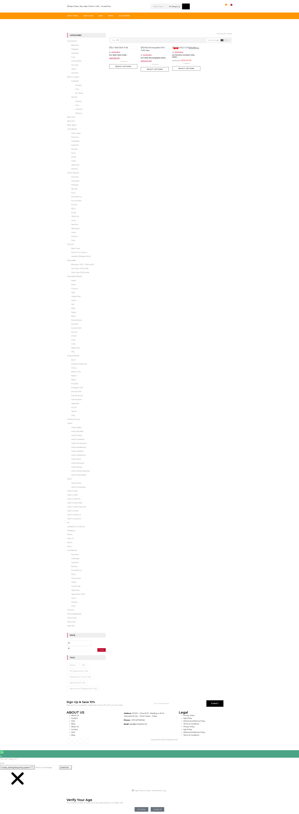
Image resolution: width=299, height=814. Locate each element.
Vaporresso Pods (78, 594)
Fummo (74, 288)
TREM (73, 582)
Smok (73, 157)
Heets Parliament (78, 455)
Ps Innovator (76, 201)
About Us (75, 715)
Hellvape (74, 185)
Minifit (69, 534)
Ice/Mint (78, 109)
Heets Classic (76, 435)
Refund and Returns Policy (194, 721)
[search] (186, 6)
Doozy (74, 368)
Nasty (73, 312)
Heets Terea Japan (78, 475)
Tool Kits (74, 73)
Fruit (77, 89)
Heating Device (73, 419)
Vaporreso (75, 165)
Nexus (69, 542)
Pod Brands (72, 550)
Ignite (73, 300)
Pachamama (76, 320)
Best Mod (71, 117)
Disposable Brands (74, 276)
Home (69, 24)
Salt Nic (74, 97)
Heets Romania (77, 463)
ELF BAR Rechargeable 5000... (153, 58)
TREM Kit (75, 216)
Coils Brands (72, 129)
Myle (73, 308)
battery (73, 665)
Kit (68, 523)
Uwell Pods (75, 586)
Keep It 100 (76, 372)
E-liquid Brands (73, 356)
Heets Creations (77, 439)
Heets (69, 423)
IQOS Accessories (78, 487)
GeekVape (75, 141)
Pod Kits (70, 610)
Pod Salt (74, 324)
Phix (83, 665)
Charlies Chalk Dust (79, 364)
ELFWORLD (116, 52)
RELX (73, 209)
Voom (73, 232)
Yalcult (74, 411)
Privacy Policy (189, 715)
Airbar (73, 280)
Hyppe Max (76, 296)
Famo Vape (76, 133)
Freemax (74, 137)
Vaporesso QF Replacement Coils (83, 689)
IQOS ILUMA (72, 495)
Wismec (74, 169)
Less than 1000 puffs (79, 268)
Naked (74, 376)
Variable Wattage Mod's (81, 256)
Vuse (73, 240)
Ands (73, 284)
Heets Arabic (76, 427)
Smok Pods (76, 578)
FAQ (73, 721)
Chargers (75, 49)
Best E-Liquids (73, 77)
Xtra (72, 352)
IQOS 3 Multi (72, 491)
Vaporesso (75, 228)
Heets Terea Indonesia (80, 471)
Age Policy (187, 718)
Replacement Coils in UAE (80, 677)
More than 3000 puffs (80, 272)
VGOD (74, 336)
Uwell (73, 161)
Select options (123, 66)
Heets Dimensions (78, 443)
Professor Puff (77, 388)
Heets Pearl (76, 459)
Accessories (72, 41)
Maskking (71, 530)
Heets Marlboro (77, 451)
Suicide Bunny (77, 395)
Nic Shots (79, 93)
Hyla (73, 292)
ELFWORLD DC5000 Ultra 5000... (183, 56)
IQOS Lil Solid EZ (74, 519)
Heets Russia (76, 467)
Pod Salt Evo (76, 197)
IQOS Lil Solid (72, 511)
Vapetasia (75, 403)
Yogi (73, 415)
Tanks (73, 69)
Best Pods (75, 248)
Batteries (75, 45)
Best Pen (71, 121)
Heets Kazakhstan (78, 447)
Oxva (73, 153)
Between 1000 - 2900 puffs (82, 264)
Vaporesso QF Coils (77, 683)
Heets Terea (76, 483)
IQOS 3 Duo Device (79, 252)
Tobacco (78, 113)
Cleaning (74, 53)
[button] (229, 6)
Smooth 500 (76, 328)
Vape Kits (71, 626)
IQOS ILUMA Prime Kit (76, 507)
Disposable (71, 260)
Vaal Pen (74, 224)
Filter (101, 650)
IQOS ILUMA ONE (74, 503)
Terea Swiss (72, 618)
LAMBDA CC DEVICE (76, 527)
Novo (69, 546)
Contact (74, 718)
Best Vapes (71, 125)
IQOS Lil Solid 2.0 (74, 515)
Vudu (73, 344)
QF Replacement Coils (79, 671)
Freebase (75, 81)
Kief (72, 304)
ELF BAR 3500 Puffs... (118, 55)
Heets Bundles (77, 431)
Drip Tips (74, 65)
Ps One (74, 205)
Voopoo (74, 236)
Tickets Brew (76, 399)
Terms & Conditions (191, 724)
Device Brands (73, 173)
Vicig (73, 340)
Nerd (73, 316)
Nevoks (74, 149)
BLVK (73, 360)
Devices (70, 244)
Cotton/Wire (76, 61)
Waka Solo (75, 348)
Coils (73, 57)
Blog (73, 724)
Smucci (74, 332)
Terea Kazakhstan (74, 614)
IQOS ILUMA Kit (73, 499)
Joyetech (75, 145)
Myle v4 (70, 538)
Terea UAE (71, 622)
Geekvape (75, 181)
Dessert (78, 85)
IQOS (69, 479)
